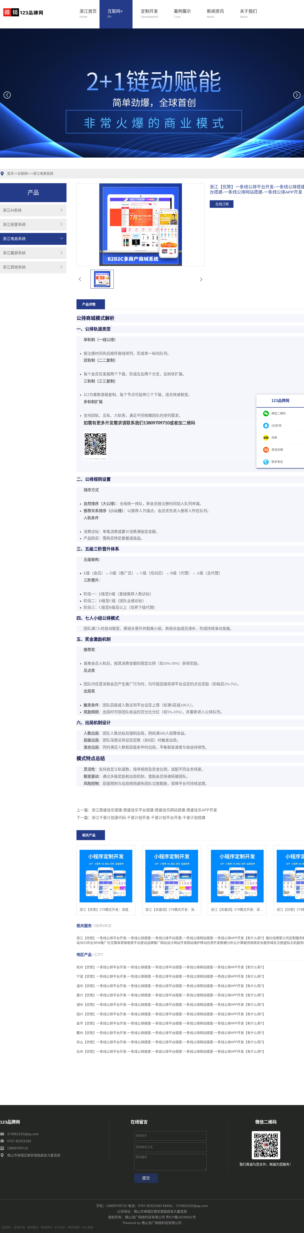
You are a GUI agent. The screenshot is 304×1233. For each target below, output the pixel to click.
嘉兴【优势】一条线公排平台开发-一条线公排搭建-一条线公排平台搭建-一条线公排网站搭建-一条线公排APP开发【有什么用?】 (171, 995)
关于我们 (248, 13)
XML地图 (87, 1227)
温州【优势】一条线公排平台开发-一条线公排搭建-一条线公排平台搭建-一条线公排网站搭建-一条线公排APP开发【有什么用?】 (171, 986)
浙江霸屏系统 (14, 253)
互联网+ (115, 13)
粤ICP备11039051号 (181, 1217)
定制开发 (149, 13)
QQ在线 (276, 425)
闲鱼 (274, 437)
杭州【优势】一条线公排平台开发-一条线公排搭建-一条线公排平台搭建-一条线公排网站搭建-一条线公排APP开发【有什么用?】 (171, 967)
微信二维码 (278, 413)
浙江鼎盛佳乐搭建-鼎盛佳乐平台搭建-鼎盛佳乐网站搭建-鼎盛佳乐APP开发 (154, 810)
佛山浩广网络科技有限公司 (161, 1223)
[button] (117, 165)
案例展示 (182, 13)
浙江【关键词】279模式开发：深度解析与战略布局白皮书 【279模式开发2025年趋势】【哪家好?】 (237, 909)
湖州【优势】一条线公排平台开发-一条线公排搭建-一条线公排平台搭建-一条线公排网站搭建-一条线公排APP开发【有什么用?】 (171, 1004)
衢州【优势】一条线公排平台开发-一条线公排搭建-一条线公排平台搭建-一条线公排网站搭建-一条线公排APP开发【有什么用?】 (171, 1033)
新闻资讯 (215, 13)
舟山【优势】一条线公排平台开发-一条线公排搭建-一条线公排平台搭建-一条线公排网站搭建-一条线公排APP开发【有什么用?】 (171, 1042)
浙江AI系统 (12, 210)
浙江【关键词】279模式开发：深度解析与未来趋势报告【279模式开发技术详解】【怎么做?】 (171, 909)
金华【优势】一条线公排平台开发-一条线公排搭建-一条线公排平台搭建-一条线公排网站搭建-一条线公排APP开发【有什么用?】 (171, 1023)
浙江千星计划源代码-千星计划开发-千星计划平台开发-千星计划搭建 (148, 818)
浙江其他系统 (14, 267)
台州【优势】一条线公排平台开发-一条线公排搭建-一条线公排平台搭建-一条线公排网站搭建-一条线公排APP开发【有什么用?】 (171, 1051)
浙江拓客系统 (14, 225)
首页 (10, 173)
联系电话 (277, 461)
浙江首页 (88, 13)
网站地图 (73, 1227)
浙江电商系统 (43, 173)
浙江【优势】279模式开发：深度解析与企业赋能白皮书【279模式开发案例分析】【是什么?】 (106, 909)
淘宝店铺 (277, 449)
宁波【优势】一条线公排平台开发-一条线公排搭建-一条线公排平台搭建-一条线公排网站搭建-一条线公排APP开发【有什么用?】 (171, 976)
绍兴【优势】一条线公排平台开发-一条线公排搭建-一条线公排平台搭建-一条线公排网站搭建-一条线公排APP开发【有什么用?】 (171, 1014)
